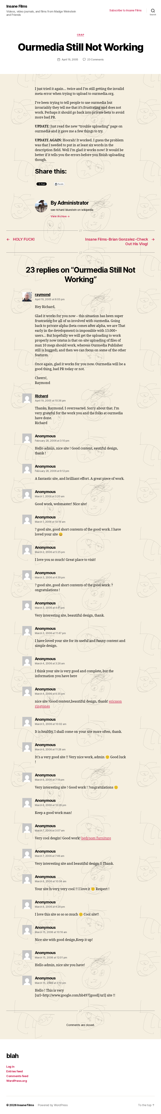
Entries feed (14, 1071)
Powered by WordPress (53, 1105)
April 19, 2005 (70, 59)
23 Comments (95, 59)
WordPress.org (16, 1080)
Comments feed (17, 1076)
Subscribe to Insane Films (125, 10)
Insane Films (16, 6)
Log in (10, 1066)
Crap (80, 34)
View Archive (60, 216)
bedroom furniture (96, 838)
